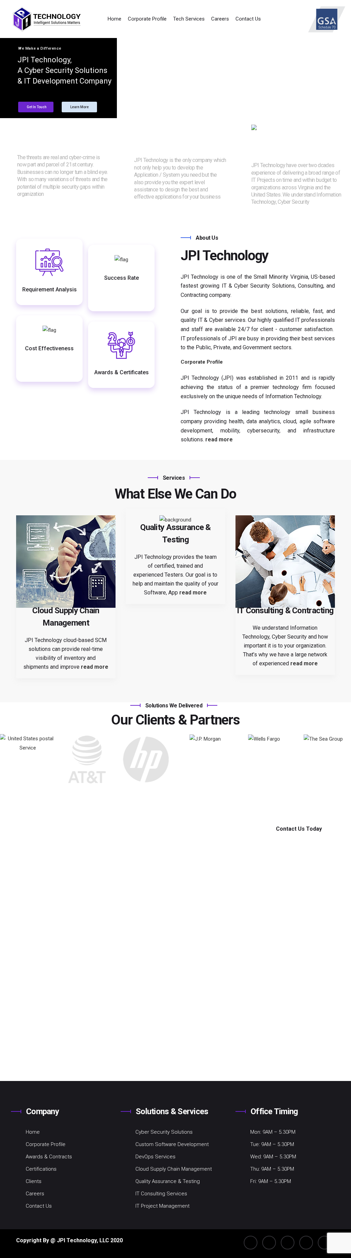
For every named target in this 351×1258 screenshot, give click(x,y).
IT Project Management (162, 1206)
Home (114, 19)
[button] (343, 759)
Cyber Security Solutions (164, 1132)
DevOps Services (155, 1157)
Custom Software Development (172, 1144)
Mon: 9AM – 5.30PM (272, 1132)
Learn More (79, 107)
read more (56, 194)
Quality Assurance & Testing (167, 1181)
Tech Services (189, 19)
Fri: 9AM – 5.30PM (270, 1181)
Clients (33, 1181)
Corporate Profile (147, 19)
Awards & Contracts (49, 1157)
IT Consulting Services (161, 1194)
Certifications (41, 1169)
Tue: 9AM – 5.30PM (272, 1144)
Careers (220, 19)
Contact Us (248, 19)
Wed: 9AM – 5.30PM (273, 1157)
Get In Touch (37, 107)
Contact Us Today (299, 829)
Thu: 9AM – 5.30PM (272, 1169)
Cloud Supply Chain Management (173, 1169)
